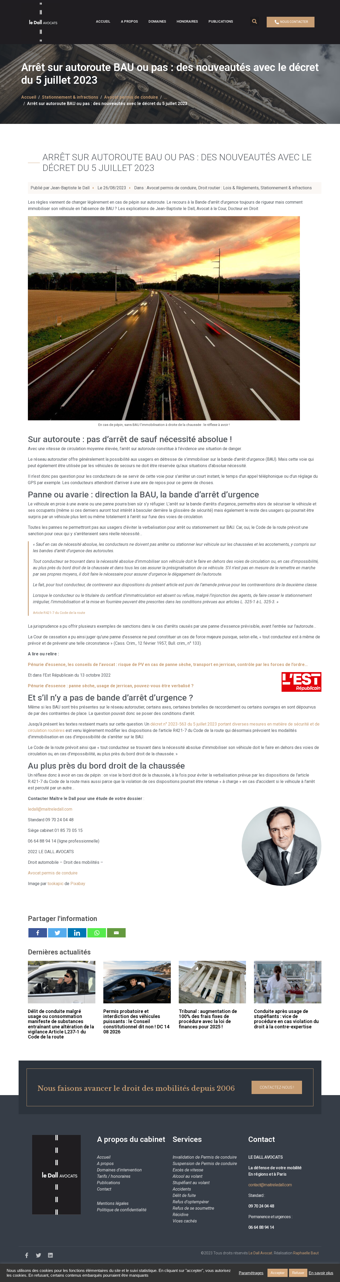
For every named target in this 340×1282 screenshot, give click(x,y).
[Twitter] (57, 932)
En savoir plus (321, 1273)
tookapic (55, 883)
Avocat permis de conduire (171, 187)
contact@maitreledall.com (270, 1184)
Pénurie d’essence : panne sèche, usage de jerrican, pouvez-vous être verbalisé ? (111, 685)
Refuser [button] (298, 1273)
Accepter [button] (277, 1273)
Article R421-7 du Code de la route (59, 613)
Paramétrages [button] (251, 1273)
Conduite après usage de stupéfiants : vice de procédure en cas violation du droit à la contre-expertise (286, 1018)
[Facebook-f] (26, 1255)
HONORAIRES (187, 21)
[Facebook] (37, 932)
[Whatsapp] (96, 932)
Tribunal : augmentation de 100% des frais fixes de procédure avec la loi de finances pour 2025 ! (208, 1018)
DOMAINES (157, 21)
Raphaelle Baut (306, 1253)
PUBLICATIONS (221, 21)
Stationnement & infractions (286, 187)
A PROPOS (129, 21)
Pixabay (77, 883)
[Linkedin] (77, 932)
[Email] (116, 932)
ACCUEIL (103, 21)
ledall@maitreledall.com (50, 809)
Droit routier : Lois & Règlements (228, 187)
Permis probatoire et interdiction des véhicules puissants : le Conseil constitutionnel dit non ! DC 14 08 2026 (136, 1021)
